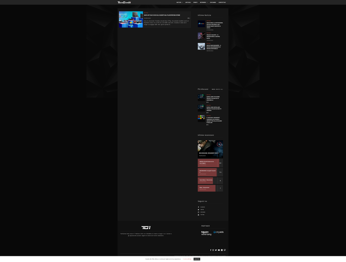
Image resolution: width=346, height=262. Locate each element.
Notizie (179, 2)
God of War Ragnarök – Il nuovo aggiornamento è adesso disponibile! (214, 47)
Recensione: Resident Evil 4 (208, 153)
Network (203, 2)
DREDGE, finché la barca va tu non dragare (207, 162)
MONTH (218, 89)
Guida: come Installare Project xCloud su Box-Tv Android (214, 108)
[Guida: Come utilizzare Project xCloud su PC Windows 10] (201, 96)
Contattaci (222, 2)
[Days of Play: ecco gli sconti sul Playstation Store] (131, 19)
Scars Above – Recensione (206, 180)
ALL (222, 89)
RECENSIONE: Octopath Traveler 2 (208, 171)
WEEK (213, 89)
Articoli (188, 2)
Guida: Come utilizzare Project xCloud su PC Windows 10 (213, 98)
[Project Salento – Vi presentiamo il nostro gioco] (201, 36)
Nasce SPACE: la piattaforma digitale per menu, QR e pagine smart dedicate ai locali (215, 25)
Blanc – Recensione (204, 187)
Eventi (195, 2)
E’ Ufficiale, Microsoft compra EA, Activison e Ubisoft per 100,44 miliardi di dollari (214, 120)
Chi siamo (213, 2)
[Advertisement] (210, 69)
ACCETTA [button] (197, 259)
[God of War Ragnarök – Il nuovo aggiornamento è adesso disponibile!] (201, 46)
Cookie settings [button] (187, 259)
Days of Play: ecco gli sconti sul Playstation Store (162, 15)
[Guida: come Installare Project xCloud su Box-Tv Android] (201, 107)
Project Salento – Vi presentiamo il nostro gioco (213, 36)
